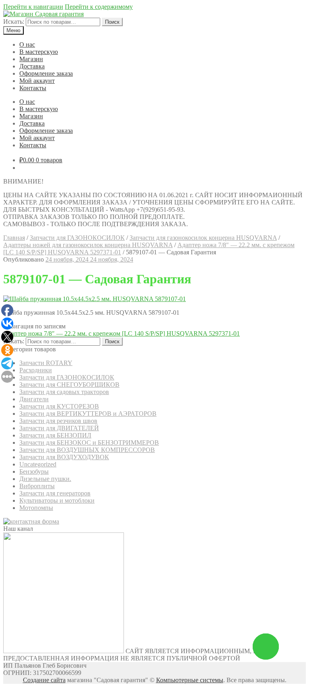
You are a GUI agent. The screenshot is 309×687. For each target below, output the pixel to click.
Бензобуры (34, 471)
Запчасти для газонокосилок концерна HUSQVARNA (203, 237)
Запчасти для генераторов (55, 493)
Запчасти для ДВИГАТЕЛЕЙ (59, 428)
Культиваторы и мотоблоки (57, 500)
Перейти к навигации (33, 6)
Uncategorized (37, 464)
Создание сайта (44, 680)
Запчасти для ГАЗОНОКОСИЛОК (77, 237)
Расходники (35, 370)
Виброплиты (37, 486)
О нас (27, 44)
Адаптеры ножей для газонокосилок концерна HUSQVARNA (88, 244)
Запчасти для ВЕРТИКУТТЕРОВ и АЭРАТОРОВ (88, 413)
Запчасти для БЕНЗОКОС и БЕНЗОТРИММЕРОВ (89, 442)
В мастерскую (38, 51)
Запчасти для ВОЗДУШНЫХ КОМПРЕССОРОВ (87, 449)
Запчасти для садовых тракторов (64, 391)
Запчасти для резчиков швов (58, 420)
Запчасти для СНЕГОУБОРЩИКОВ (69, 384)
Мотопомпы (36, 507)
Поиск (112, 22)
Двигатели (34, 399)
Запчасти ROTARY (45, 362)
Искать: (13, 21)
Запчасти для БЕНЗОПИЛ (55, 435)
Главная (14, 237)
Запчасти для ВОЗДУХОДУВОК (64, 457)
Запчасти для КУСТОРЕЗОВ (59, 406)
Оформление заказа (46, 73)
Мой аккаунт (37, 80)
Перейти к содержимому (99, 6)
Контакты (32, 88)
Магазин (31, 59)
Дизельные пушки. (45, 478)
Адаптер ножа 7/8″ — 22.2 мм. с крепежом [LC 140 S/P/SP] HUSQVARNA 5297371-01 (121, 333)
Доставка (32, 66)
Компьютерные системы (189, 680)
